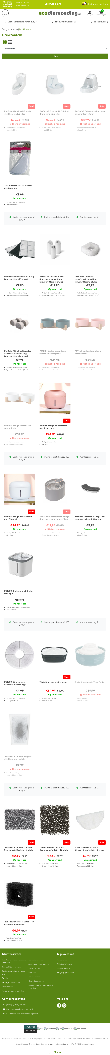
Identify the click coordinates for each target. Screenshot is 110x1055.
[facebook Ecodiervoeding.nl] (59, 1005)
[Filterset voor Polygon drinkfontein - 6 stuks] (19, 729)
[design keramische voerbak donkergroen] (55, 324)
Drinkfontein (25, 29)
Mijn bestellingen (64, 964)
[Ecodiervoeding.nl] (7, 4)
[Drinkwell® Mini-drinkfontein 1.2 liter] (19, 84)
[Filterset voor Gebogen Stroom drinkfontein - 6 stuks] (19, 820)
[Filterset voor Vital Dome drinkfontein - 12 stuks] (55, 820)
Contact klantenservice (11, 966)
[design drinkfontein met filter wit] (19, 489)
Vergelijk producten (65, 972)
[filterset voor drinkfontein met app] (19, 654)
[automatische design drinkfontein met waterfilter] (55, 489)
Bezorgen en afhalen (11, 982)
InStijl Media (102, 1038)
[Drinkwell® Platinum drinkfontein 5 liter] (90, 84)
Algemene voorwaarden (39, 964)
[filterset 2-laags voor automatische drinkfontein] (90, 489)
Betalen (5, 978)
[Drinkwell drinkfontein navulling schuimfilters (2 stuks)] (90, 249)
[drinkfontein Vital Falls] (90, 654)
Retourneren (7, 986)
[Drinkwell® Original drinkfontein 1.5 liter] (55, 84)
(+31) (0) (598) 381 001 (16, 1004)
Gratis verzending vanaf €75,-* (23, 219)
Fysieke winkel (35, 976)
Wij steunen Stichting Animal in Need (14, 961)
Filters (55, 56)
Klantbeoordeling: (89, 217)
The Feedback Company (39, 1044)
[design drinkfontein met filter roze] (55, 398)
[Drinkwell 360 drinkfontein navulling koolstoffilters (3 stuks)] (55, 249)
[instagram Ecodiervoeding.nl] (64, 1005)
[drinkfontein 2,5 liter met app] (19, 563)
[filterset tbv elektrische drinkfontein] (19, 158)
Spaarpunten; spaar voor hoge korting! (41, 987)
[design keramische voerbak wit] (19, 398)
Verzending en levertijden (13, 991)
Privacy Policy (34, 968)
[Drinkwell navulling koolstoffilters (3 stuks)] (19, 249)
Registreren (62, 959)
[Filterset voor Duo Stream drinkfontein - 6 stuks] (90, 820)
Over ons (32, 972)
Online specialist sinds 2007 (56, 217)
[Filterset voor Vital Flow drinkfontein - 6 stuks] (19, 894)
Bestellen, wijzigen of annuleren (13, 973)
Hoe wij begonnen (36, 981)
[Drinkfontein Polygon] (55, 654)
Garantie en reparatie (38, 959)
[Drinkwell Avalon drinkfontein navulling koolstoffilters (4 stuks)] (19, 324)
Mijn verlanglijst (63, 968)
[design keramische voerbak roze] (90, 324)
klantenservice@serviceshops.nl (19, 1009)
